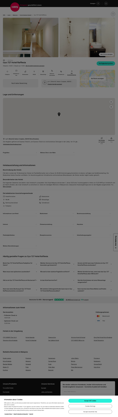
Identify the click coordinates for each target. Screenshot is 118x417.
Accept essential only (90, 411)
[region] (59, 406)
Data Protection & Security (21, 414)
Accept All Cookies (90, 400)
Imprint (31, 414)
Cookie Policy (8, 414)
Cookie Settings (90, 406)
